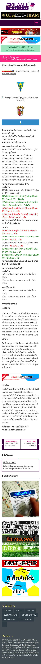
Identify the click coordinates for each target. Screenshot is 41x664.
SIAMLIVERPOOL (29, 615)
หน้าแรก (5, 57)
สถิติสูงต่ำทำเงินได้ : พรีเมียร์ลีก (30, 445)
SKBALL (18, 610)
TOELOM (30, 610)
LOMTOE (7, 610)
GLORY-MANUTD (11, 615)
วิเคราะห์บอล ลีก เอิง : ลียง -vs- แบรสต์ (12, 445)
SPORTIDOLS (26, 619)
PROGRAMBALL (10, 619)
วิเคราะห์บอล (15, 57)
